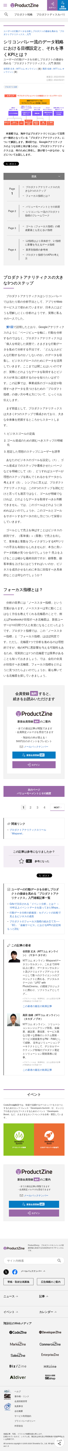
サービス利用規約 (22, 1415)
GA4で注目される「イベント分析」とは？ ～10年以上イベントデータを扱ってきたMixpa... (35, 905)
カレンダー (46, 1312)
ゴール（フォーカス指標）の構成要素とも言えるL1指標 (42, 228)
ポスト (13, 163)
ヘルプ (17, 1391)
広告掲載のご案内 (51, 1281)
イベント (9, 1312)
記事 (42, 1296)
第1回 (9, 327)
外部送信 (18, 1425)
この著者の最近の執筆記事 (37, 1006)
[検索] (6, 14)
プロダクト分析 (11, 87)
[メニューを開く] (5, 5)
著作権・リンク (21, 1396)
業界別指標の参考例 (37, 249)
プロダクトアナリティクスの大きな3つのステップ (42, 188)
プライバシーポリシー (24, 1420)
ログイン (36, 764)
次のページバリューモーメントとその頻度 (34, 791)
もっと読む (13, 928)
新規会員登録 (35, 755)
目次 (34, 176)
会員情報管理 (20, 1401)
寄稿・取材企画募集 (18, 1281)
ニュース (9, 1296)
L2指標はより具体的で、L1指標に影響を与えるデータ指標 (43, 242)
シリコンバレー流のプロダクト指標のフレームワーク (42, 213)
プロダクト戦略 (23, 14)
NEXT (56, 807)
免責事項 (18, 1405)
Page (12, 211)
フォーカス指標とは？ (38, 195)
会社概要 (18, 1410)
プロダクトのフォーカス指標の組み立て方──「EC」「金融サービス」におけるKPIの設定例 (35, 923)
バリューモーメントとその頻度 (43, 206)
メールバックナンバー (36, 746)
